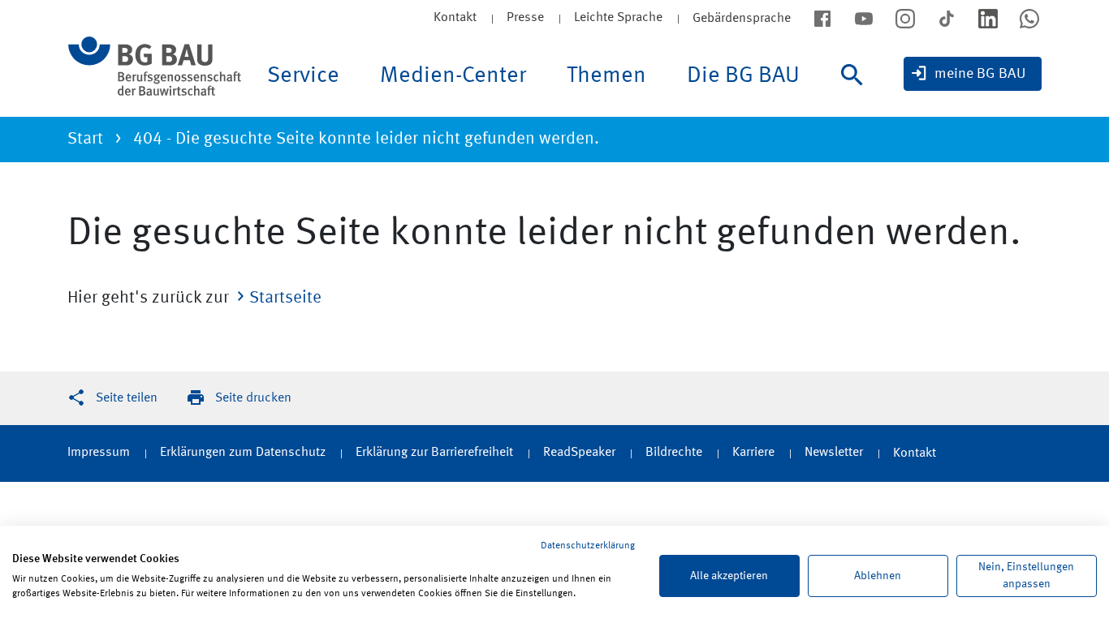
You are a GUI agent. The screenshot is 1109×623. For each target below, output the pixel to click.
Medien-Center (453, 76)
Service (303, 76)
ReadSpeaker (579, 452)
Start (85, 139)
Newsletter (834, 452)
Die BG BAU (743, 76)
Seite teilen (127, 398)
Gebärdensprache (742, 18)
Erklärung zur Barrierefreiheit (434, 452)
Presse (525, 17)
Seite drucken (253, 398)
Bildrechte (673, 452)
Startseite (285, 298)
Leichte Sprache (618, 17)
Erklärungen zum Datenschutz (243, 452)
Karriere (753, 452)
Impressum (98, 452)
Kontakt (455, 17)
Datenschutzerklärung (588, 546)
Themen (606, 76)
